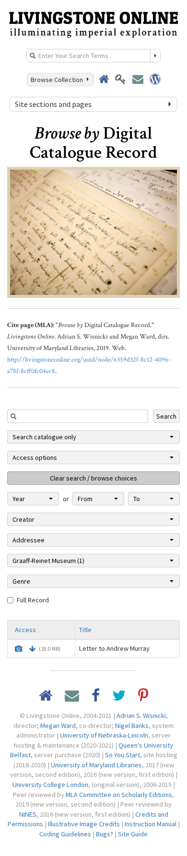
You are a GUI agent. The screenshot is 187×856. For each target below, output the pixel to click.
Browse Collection (58, 79)
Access (25, 629)
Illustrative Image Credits (84, 824)
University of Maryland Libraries (96, 765)
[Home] (93, 23)
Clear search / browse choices (93, 478)
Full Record (33, 600)
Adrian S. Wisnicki (141, 715)
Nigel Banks (132, 725)
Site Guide (133, 834)
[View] (18, 648)
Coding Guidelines (65, 834)
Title (85, 629)
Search (166, 416)
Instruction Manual (150, 824)
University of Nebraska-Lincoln (104, 735)
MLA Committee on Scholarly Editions (119, 794)
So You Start (122, 754)
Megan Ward (58, 725)
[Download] (32, 648)
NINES (27, 814)
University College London (50, 784)
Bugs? (104, 834)
